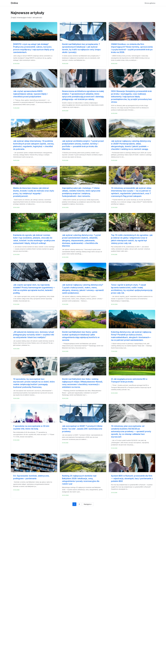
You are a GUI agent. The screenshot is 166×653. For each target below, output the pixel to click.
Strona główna (150, 3)
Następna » (88, 504)
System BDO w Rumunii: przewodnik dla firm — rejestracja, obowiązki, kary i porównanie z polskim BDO (132, 478)
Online (14, 3)
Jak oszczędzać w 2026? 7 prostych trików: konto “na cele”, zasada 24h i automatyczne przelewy (82, 429)
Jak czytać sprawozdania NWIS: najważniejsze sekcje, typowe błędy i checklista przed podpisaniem (30, 94)
